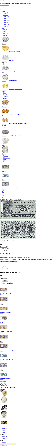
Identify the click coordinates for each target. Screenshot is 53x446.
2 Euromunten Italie (5, 25)
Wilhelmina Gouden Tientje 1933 (4, 8)
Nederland (4, 159)
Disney (4, 34)
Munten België (5, 29)
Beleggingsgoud (5, 94)
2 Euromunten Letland (5, 26)
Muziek (4, 161)
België (4, 92)
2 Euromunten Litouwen (6, 20)
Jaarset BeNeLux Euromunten (6, 33)
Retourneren (3, 438)
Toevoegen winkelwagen (4, 278)
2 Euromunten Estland (5, 22)
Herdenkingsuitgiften (4, 428)
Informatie (3, 190)
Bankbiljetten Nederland (9, 199)
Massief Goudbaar (25, 8)
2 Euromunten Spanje (5, 17)
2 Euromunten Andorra (5, 12)
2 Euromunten (3, 432)
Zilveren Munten (4, 429)
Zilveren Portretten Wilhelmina (35, 8)
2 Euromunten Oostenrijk (6, 14)
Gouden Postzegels (16, 8)
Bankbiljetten (4, 199)
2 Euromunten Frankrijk (6, 23)
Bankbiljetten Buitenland (6, 157)
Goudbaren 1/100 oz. (5, 96)
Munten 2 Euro (21, 8)
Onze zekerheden (4, 442)
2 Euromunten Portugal (5, 15)
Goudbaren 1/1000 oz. (5, 98)
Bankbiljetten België (5, 156)
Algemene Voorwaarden (4, 436)
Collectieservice (3, 191)
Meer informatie (3, 61)
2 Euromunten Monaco (5, 13)
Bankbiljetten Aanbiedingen (6, 158)
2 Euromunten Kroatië (5, 18)
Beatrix (30, 8)
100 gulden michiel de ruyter (42, 8)
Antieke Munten (5, 31)
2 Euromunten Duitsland (6, 21)
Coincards (28, 8)
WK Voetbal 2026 (5, 35)
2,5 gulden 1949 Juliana (10, 8)
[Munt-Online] (2, 0)
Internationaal (4, 93)
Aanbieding (3, 192)
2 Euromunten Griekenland (6, 24)
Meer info (2, 304)
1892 (18, 8)
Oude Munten (4, 30)
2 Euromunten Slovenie (6, 16)
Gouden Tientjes (5, 95)
